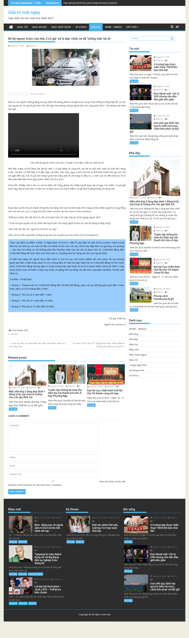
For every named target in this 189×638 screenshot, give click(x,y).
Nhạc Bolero (39, 27)
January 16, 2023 (101, 517)
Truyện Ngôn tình (137, 365)
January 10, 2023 (43, 547)
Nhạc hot (133, 344)
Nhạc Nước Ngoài (61, 27)
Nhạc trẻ (22, 27)
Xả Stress (81, 27)
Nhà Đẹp (95, 27)
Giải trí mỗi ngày (24, 12)
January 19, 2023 (18, 387)
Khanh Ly (32, 46)
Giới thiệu (131, 27)
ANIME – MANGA (113, 27)
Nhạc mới (133, 349)
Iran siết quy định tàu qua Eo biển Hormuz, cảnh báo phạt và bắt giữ (99, 2)
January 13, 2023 (43, 517)
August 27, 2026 (162, 57)
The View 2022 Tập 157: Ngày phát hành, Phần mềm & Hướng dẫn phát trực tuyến (98, 345)
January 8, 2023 (43, 579)
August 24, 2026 (162, 115)
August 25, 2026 (162, 86)
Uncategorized (136, 370)
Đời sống (134, 81)
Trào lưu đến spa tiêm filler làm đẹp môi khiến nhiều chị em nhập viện (37, 345)
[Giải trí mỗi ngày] (11, 26)
